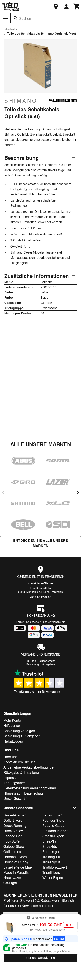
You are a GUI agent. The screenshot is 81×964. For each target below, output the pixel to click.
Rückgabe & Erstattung (21, 772)
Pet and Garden (54, 825)
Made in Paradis (16, 872)
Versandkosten (57, 929)
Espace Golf (12, 835)
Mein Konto (12, 720)
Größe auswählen (40, 958)
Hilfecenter (11, 725)
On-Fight (10, 882)
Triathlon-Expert (54, 867)
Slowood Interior (54, 830)
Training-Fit (51, 856)
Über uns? (11, 756)
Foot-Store (11, 841)
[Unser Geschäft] (55, 6)
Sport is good (52, 851)
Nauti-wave (12, 877)
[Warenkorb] (76, 6)
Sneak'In (49, 841)
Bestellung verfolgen (19, 730)
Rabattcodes (13, 741)
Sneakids (49, 846)
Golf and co (12, 851)
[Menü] (5, 18)
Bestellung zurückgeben (40, 664)
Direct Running (15, 825)
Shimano (21, 100)
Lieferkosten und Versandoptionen (29, 787)
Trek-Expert (51, 861)
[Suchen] (15, 18)
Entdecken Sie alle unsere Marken (40, 543)
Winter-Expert (52, 877)
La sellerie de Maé (17, 867)
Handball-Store (15, 856)
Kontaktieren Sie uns (40, 583)
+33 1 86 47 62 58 (40, 597)
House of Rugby (15, 861)
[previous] (3, 493)
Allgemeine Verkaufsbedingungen (29, 767)
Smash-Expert (53, 835)
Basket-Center (14, 815)
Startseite (10, 29)
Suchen (25, 18)
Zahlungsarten (14, 782)
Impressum (11, 777)
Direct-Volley (13, 830)
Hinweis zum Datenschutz (23, 793)
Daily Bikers (12, 820)
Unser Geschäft (15, 798)
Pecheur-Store (53, 820)
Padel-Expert (52, 815)
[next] (78, 493)
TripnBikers (51, 872)
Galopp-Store (13, 846)
